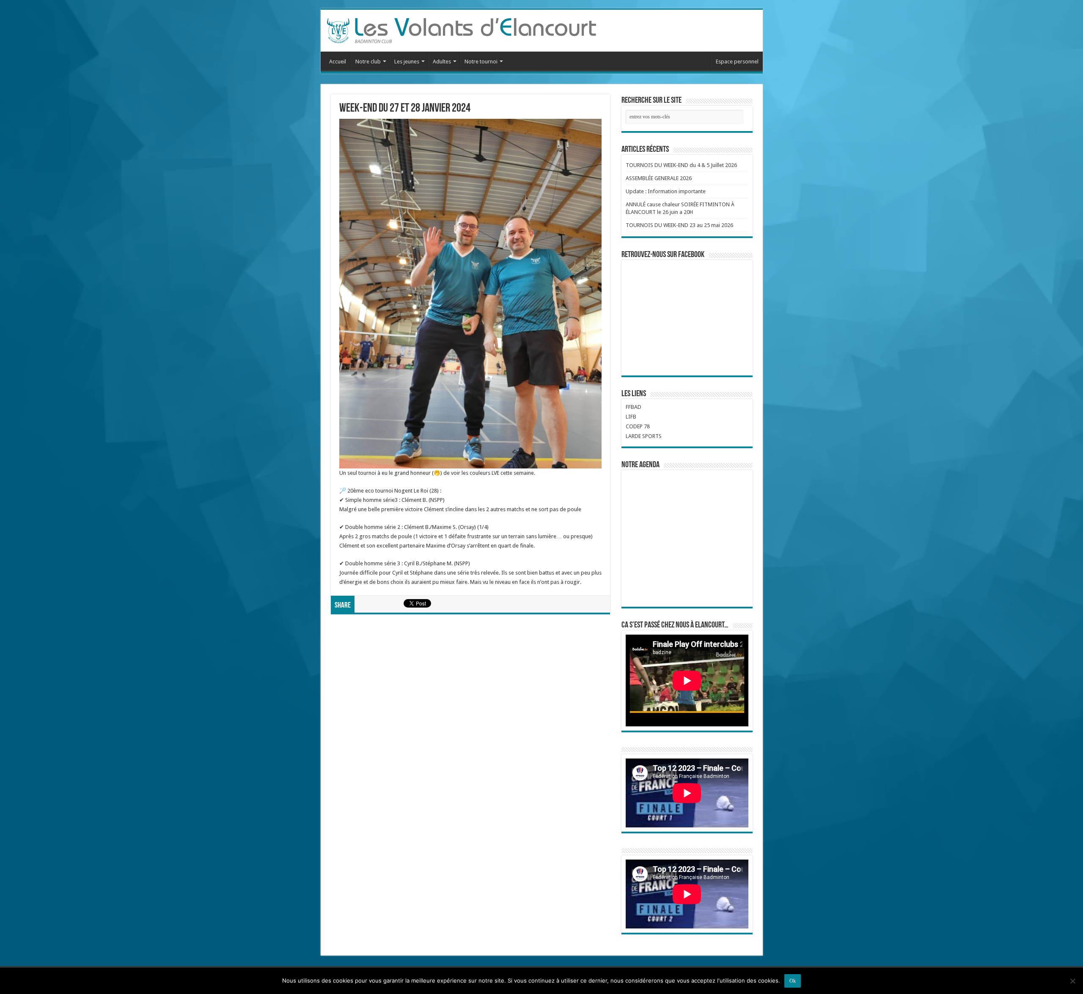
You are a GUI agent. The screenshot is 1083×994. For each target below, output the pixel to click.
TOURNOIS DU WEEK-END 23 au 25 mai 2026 (679, 225)
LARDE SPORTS (644, 436)
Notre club (368, 61)
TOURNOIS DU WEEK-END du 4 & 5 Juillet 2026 (681, 165)
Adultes (442, 61)
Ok (792, 981)
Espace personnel (737, 61)
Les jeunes (406, 61)
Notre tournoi (481, 61)
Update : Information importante (666, 191)
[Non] (1072, 981)
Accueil (337, 61)
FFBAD (633, 407)
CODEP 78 (638, 426)
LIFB (631, 416)
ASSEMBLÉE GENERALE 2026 (659, 178)
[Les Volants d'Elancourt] (461, 29)
